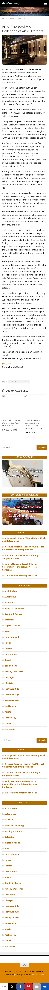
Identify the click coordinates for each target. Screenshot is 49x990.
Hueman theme (38, 975)
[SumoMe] (45, 986)
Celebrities (10, 620)
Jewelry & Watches (13, 671)
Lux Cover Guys (11, 694)
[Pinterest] (28, 986)
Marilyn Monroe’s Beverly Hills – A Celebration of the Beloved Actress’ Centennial (19, 567)
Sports (7, 712)
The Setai (6, 363)
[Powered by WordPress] (15, 975)
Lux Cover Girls (11, 689)
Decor (7, 631)
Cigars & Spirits (12, 625)
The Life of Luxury (11, 3)
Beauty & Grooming (14, 608)
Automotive (10, 597)
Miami (17, 382)
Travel (7, 723)
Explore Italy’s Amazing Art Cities (20, 575)
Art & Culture (8, 19)
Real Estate (10, 706)
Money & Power (11, 700)
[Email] (37, 986)
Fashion (8, 648)
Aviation (8, 602)
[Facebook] (20, 986)
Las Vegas (9, 677)
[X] (12, 986)
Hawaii (7, 660)
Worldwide (9, 729)
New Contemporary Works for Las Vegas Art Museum (11, 423)
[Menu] (45, 3)
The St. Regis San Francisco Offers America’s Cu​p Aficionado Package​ (33, 424)
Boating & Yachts (13, 614)
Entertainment (11, 637)
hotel (11, 382)
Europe (7, 643)
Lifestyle (21, 19)
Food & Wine (10, 654)
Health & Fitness (12, 666)
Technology (10, 718)
